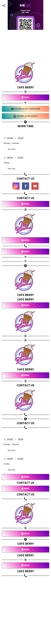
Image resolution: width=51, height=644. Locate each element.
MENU (27, 97)
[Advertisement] (25, 55)
